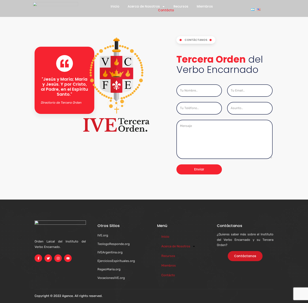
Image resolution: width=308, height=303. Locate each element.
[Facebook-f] (38, 258)
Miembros (205, 6)
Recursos (180, 6)
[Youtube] (68, 258)
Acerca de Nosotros (144, 6)
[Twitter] (48, 258)
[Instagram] (58, 258)
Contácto (166, 10)
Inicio (115, 6)
